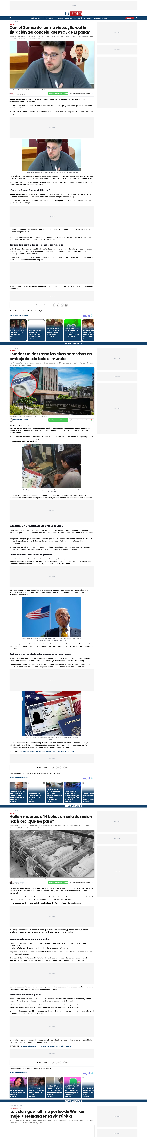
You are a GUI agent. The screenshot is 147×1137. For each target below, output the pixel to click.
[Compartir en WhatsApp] (57, 305)
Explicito (41, 311)
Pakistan (48, 1068)
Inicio (11, 22)
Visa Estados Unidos (53, 773)
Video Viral (34, 311)
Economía (52, 18)
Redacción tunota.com (20, 93)
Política (44, 18)
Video (28, 311)
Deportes (68, 18)
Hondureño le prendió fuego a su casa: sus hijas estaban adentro (46, 1046)
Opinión (89, 18)
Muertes (42, 1068)
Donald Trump (31, 773)
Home (47, 311)
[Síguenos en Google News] (66, 305)
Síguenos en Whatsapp (59, 93)
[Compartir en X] (62, 305)
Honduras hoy (18, 1105)
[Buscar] (136, 18)
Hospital (35, 1068)
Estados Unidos (41, 773)
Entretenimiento (79, 18)
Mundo (60, 18)
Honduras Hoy (35, 18)
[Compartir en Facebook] (53, 305)
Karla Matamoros (18, 882)
